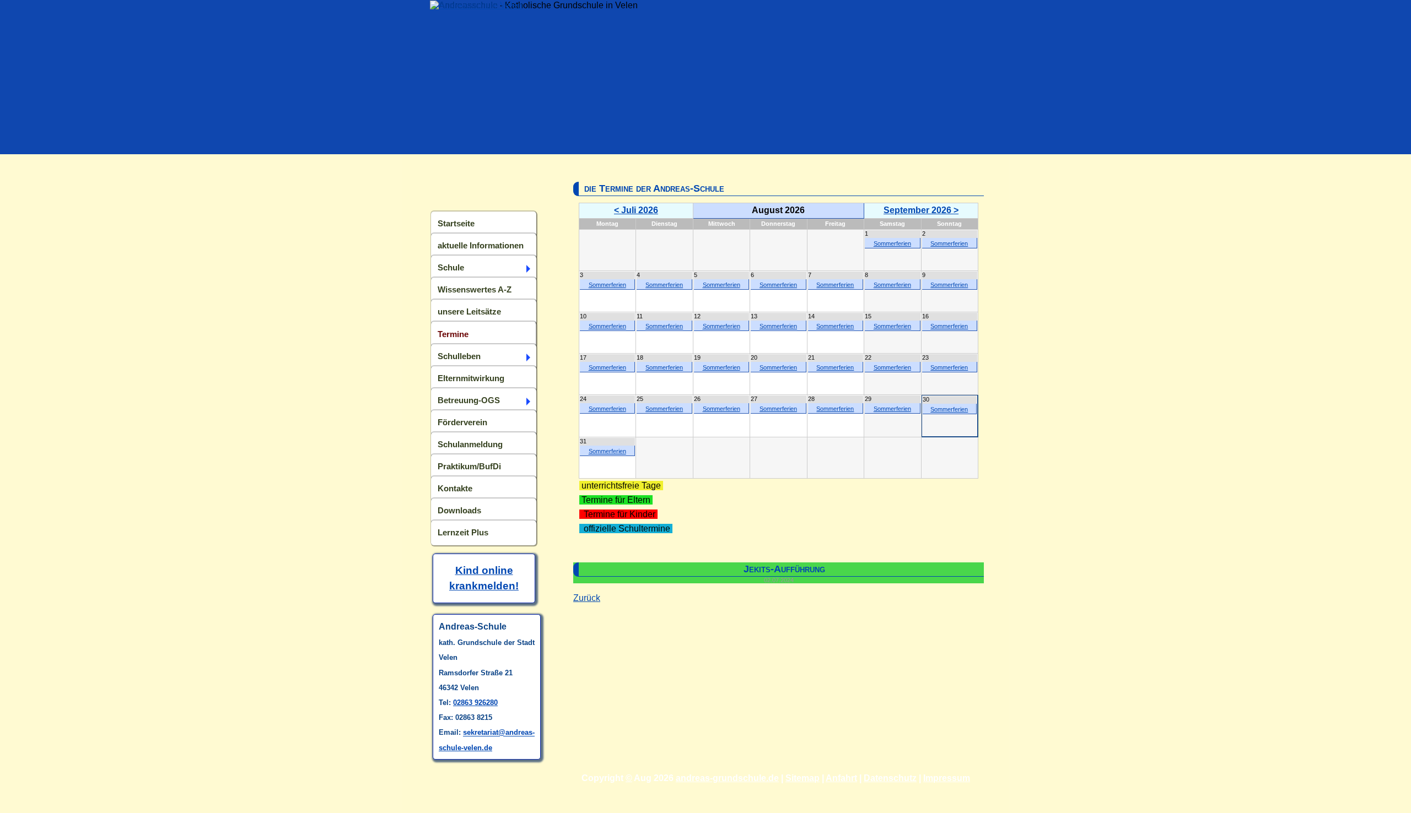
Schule (451, 267)
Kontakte (455, 488)
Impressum (946, 778)
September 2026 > (921, 210)
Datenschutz (890, 778)
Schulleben (459, 356)
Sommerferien (892, 243)
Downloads (459, 510)
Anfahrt (841, 778)
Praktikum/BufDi (469, 466)
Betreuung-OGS (469, 400)
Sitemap (802, 778)
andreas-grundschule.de (727, 778)
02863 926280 (475, 702)
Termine (453, 334)
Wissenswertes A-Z (474, 289)
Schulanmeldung (470, 444)
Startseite (456, 223)
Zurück (586, 598)
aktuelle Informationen (481, 245)
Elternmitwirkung (471, 378)
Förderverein (462, 422)
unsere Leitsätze (469, 311)
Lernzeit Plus (463, 532)
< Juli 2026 (636, 210)
